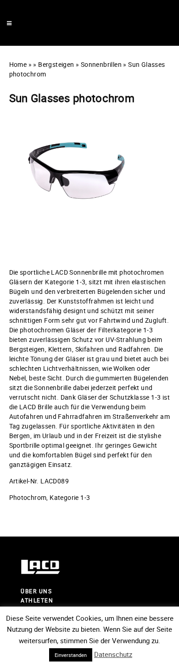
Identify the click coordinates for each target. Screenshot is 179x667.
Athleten (37, 600)
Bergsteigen (56, 64)
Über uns (36, 591)
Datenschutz (113, 654)
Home (18, 64)
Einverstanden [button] (71, 654)
